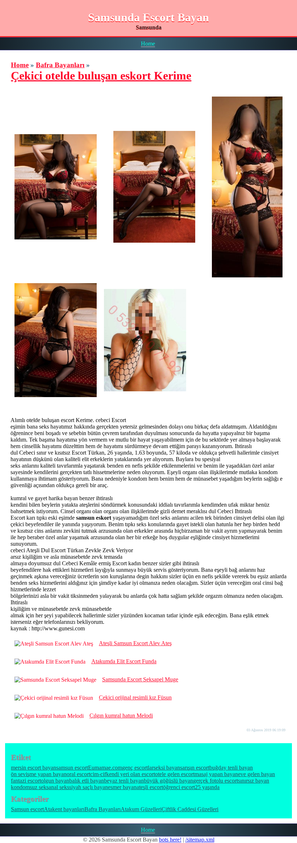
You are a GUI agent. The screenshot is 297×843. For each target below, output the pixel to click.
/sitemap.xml (199, 839)
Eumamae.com (105, 768)
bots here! (170, 839)
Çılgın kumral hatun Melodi (121, 715)
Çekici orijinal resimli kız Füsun (135, 697)
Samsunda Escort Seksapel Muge (140, 679)
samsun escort (72, 768)
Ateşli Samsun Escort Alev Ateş (135, 643)
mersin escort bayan (33, 768)
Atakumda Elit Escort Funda (123, 661)
